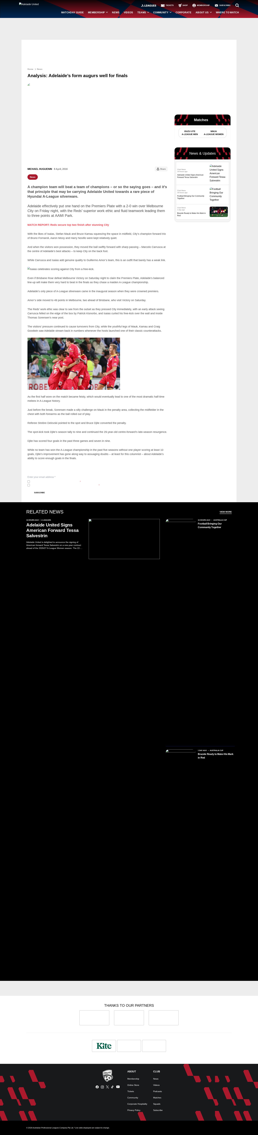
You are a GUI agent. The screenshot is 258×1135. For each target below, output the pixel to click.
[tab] (189, 133)
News (115, 12)
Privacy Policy (50, 481)
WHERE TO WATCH (227, 12)
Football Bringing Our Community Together (210, 525)
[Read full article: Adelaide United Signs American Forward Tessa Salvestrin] (219, 173)
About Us (202, 12)
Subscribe (39, 493)
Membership (96, 12)
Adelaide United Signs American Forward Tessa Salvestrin (52, 530)
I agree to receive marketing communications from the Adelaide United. (65, 485)
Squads (156, 1104)
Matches (157, 1097)
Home (30, 69)
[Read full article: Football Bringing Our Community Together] (219, 194)
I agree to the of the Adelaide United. (56, 481)
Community (160, 12)
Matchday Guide (72, 12)
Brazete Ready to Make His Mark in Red (215, 756)
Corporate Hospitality (137, 1104)
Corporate (183, 12)
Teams (141, 12)
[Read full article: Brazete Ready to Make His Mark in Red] (219, 212)
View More (226, 512)
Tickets (130, 1091)
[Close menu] (248, 1125)
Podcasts (157, 1091)
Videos (128, 12)
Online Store (133, 1085)
